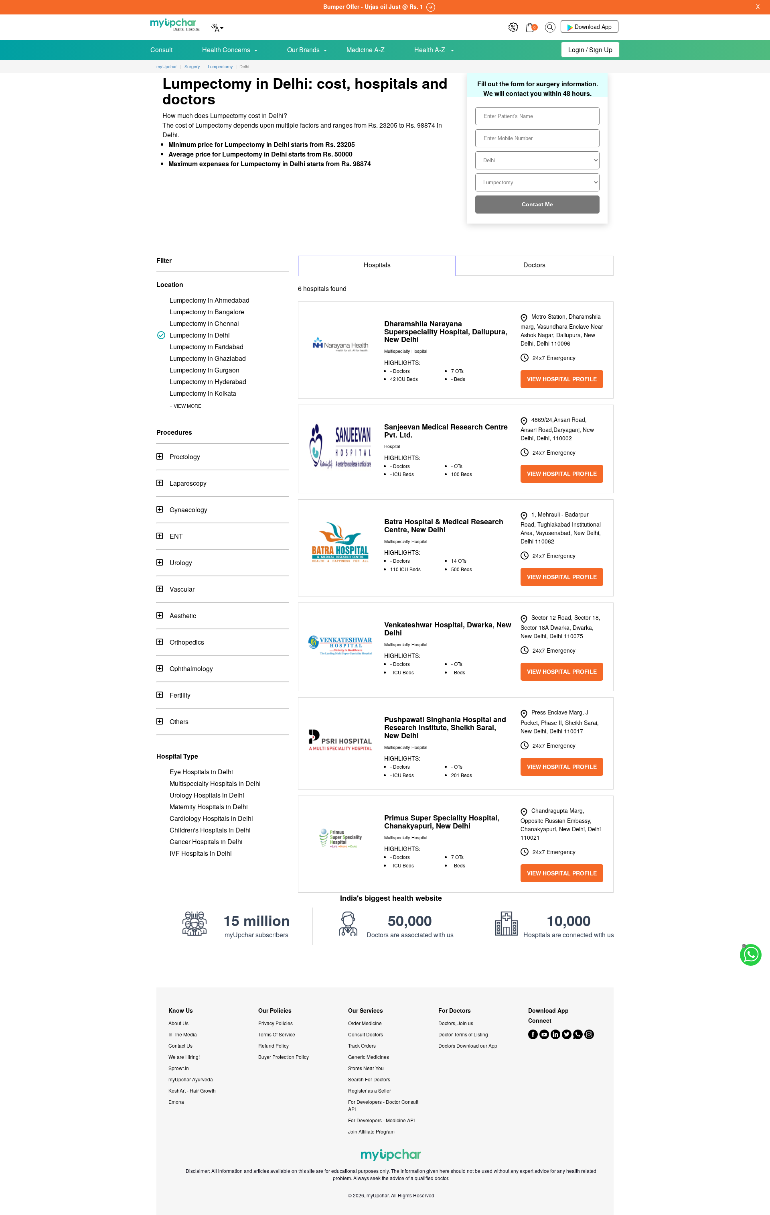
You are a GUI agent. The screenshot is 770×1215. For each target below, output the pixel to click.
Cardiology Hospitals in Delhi (211, 818)
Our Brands (303, 49)
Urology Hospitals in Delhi (207, 795)
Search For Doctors (369, 1079)
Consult (161, 49)
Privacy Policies (275, 1023)
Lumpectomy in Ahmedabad (209, 300)
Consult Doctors (365, 1034)
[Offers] (513, 26)
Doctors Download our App (467, 1045)
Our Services (365, 1010)
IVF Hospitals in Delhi (201, 853)
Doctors (534, 264)
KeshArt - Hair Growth (192, 1090)
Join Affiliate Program (371, 1131)
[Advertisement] (385, 969)
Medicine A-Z (365, 49)
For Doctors (454, 1010)
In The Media (182, 1034)
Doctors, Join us (455, 1023)
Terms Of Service (276, 1034)
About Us (178, 1023)
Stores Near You (366, 1067)
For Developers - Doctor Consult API (383, 1105)
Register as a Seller (369, 1090)
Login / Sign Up (590, 49)
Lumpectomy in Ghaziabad (208, 358)
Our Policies (275, 1010)
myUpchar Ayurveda (190, 1079)
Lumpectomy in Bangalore (207, 311)
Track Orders (362, 1045)
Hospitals (377, 264)
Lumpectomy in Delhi (200, 335)
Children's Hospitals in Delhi (210, 829)
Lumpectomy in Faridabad (206, 346)
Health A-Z (430, 49)
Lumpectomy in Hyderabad (208, 381)
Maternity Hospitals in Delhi (209, 806)
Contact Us (180, 1045)
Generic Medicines (368, 1056)
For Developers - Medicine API (381, 1120)
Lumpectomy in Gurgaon (204, 369)
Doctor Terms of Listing (463, 1034)
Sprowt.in (178, 1067)
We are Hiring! (184, 1056)
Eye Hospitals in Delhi (201, 771)
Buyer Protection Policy (283, 1056)
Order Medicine (365, 1023)
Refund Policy (273, 1045)
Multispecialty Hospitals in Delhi (215, 783)
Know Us (180, 1010)
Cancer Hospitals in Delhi (206, 841)
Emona (176, 1101)
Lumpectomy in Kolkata (203, 393)
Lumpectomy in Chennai (204, 323)
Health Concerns (226, 49)
